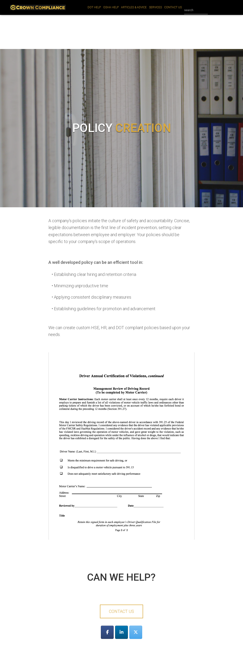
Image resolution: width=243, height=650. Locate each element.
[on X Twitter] (135, 632)
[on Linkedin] (121, 632)
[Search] (212, 10)
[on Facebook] (107, 632)
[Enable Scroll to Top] (234, 640)
